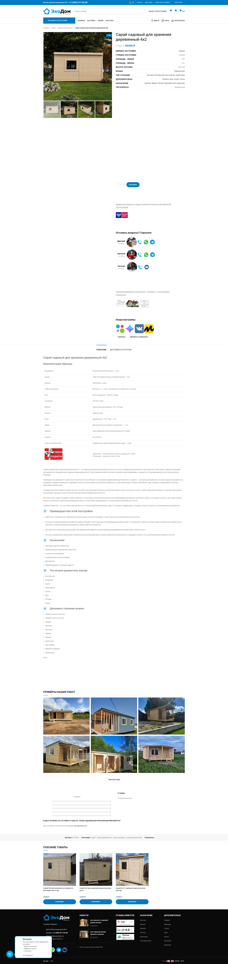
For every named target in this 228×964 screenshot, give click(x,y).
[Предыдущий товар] (179, 28)
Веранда (167, 924)
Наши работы (57, 939)
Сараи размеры (119, 837)
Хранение (168, 83)
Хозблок (171, 75)
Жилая (142, 924)
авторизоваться (80, 826)
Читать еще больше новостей (91, 947)
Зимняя (154, 83)
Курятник (181, 83)
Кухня (166, 937)
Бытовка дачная (161, 75)
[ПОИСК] (142, 11)
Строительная (145, 941)
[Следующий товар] (183, 28)
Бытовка (150, 75)
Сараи (53, 28)
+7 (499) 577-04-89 (60, 933)
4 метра (182, 51)
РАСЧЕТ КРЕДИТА (142, 215)
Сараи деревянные (104, 837)
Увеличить (88, 699)
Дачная (148, 83)
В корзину (133, 185)
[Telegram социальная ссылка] (124, 2)
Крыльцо (167, 941)
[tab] (101, 348)
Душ (183, 75)
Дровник (167, 945)
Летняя (161, 83)
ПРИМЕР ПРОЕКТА (164, 303)
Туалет (176, 79)
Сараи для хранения (65, 28)
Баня (175, 83)
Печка (182, 79)
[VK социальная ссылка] (121, 2)
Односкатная (179, 71)
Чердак (167, 920)
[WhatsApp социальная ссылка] (117, 2)
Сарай (178, 75)
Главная (46, 28)
